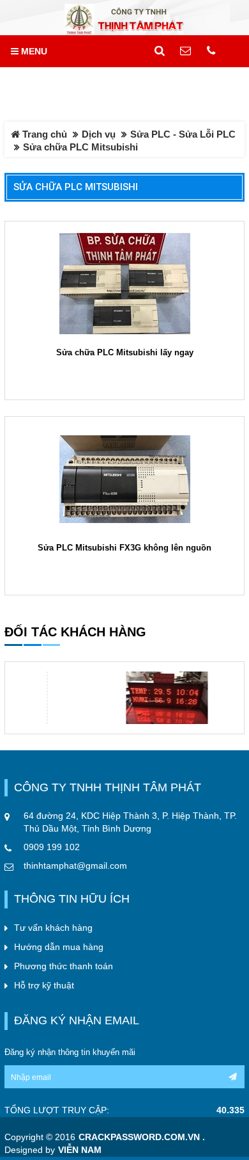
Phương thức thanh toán (63, 966)
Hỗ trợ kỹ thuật (44, 985)
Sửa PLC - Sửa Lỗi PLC (183, 134)
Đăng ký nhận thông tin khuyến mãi (69, 1052)
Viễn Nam (80, 1150)
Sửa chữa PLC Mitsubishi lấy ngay (124, 352)
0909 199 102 (52, 847)
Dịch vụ (99, 134)
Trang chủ (43, 134)
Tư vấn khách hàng (53, 927)
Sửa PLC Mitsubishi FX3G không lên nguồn (124, 547)
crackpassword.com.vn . (142, 1137)
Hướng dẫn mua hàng (58, 947)
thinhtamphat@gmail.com (75, 865)
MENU (33, 51)
